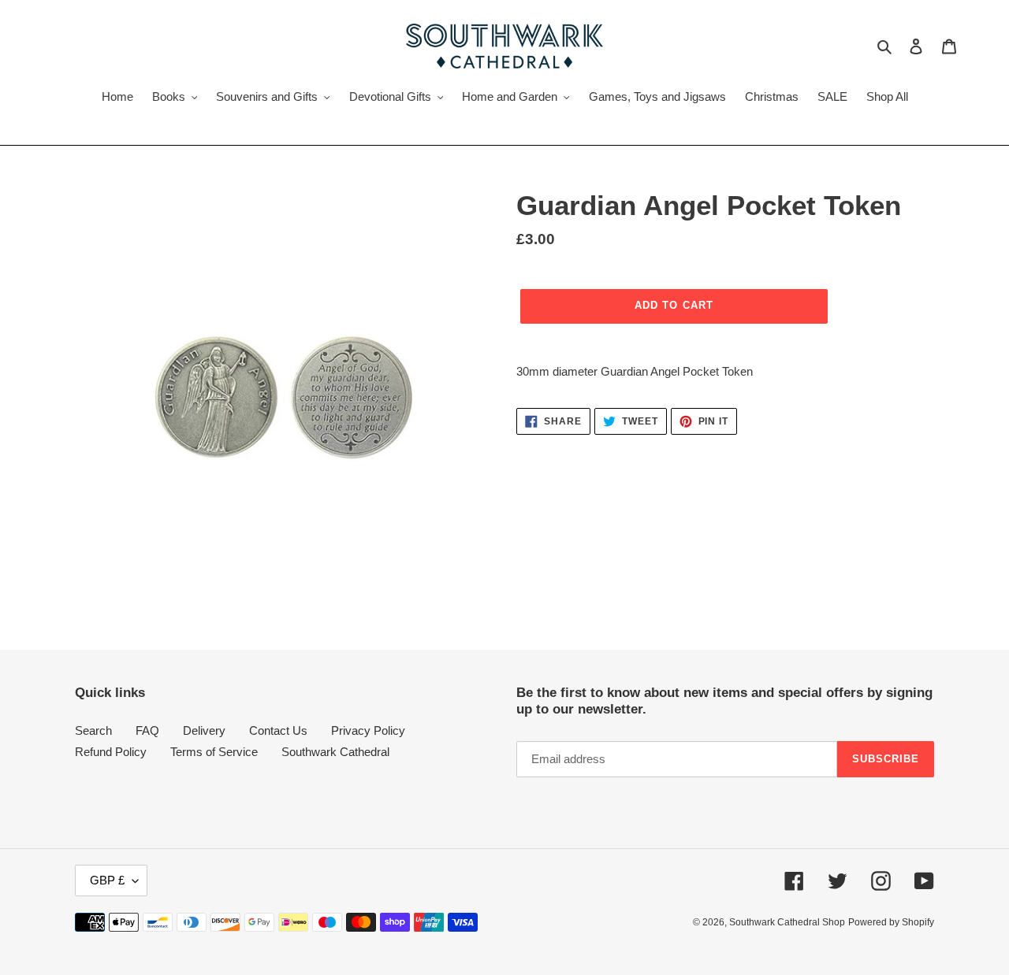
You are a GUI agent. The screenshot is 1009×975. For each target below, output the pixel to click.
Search (93, 730)
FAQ (147, 730)
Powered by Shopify (891, 922)
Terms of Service (214, 751)
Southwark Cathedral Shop (787, 922)
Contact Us (278, 730)
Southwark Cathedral (335, 751)
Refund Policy (111, 751)
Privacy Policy (368, 730)
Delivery (204, 730)
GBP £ (107, 880)
